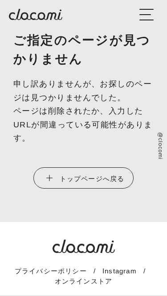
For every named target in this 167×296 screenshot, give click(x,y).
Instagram (119, 271)
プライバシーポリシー (51, 271)
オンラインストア (84, 281)
